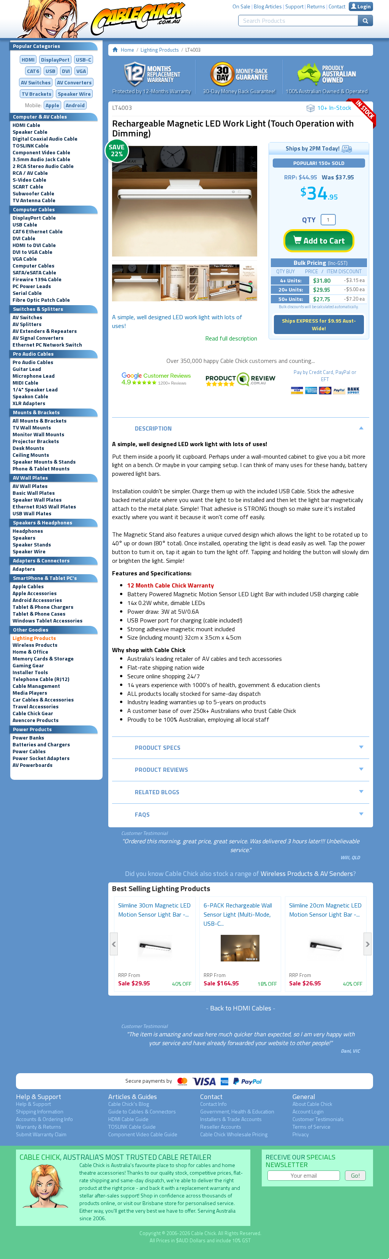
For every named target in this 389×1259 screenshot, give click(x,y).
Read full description (231, 338)
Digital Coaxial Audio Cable (45, 138)
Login (363, 6)
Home (127, 50)
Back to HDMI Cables (240, 1008)
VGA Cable (25, 258)
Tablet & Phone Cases (39, 613)
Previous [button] (114, 944)
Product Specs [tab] (157, 747)
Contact (337, 6)
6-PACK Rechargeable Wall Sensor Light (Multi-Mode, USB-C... (238, 914)
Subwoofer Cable (33, 193)
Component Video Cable (41, 152)
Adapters (24, 568)
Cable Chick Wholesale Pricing (233, 1134)
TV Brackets (36, 94)
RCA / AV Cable (30, 172)
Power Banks (28, 737)
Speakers (24, 537)
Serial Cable (27, 293)
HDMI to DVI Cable (34, 245)
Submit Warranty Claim (41, 1134)
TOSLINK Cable (31, 145)
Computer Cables (33, 265)
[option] (185, 201)
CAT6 (33, 71)
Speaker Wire (74, 94)
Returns (316, 6)
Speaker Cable (30, 131)
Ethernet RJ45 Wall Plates (44, 506)
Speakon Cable (30, 396)
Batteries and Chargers (41, 744)
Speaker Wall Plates (37, 499)
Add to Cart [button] (323, 240)
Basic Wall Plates (34, 492)
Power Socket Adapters (41, 758)
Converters (74, 82)
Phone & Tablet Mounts (41, 468)
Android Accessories (37, 600)
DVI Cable (24, 238)
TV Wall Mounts (32, 427)
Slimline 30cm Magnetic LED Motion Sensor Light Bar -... (154, 910)
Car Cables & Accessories (43, 699)
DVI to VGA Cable (32, 252)
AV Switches (36, 82)
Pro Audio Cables (33, 362)
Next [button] (368, 944)
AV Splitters (27, 324)
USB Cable (25, 224)
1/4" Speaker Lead (35, 389)
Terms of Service (311, 1127)
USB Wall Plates (32, 513)
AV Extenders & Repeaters (45, 331)
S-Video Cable (29, 179)
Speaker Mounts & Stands (44, 461)
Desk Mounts (28, 448)
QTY (309, 219)
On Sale (241, 6)
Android (75, 105)
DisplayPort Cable (34, 217)
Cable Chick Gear (33, 713)
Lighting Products (34, 638)
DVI (66, 71)
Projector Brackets (36, 441)
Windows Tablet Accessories (47, 620)
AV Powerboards (32, 765)
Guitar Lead (27, 369)
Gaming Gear (28, 665)
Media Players (30, 692)
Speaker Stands (32, 544)
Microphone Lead (34, 375)
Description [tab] (153, 428)
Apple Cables (28, 586)
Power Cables (29, 751)
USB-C (83, 59)
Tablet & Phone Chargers (43, 606)
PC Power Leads (32, 286)
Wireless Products (35, 644)
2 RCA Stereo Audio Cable (43, 166)
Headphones (28, 530)
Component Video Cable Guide (142, 1134)
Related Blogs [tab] (157, 792)
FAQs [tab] (142, 814)
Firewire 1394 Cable (37, 279)
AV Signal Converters (38, 337)
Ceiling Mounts (31, 454)
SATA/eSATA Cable (34, 272)
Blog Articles (268, 6)
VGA (81, 71)
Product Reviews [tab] (161, 769)
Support (294, 6)
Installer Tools (30, 672)
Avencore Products (36, 720)
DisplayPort (55, 59)
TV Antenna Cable (34, 200)
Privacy (301, 1134)
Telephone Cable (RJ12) (41, 679)
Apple (52, 105)
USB (50, 71)
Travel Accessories (36, 706)
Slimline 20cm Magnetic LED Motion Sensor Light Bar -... (325, 910)
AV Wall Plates (30, 486)
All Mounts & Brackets (39, 420)
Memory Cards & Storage (43, 658)
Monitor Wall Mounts (38, 434)
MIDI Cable (25, 382)
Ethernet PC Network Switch (47, 344)
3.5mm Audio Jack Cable (41, 159)
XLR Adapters (29, 403)
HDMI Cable (26, 125)
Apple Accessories (35, 593)
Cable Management (36, 686)
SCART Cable (28, 186)
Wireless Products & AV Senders (307, 873)
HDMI (28, 59)
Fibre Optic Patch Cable (41, 299)
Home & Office (30, 651)
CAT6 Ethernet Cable (38, 231)
